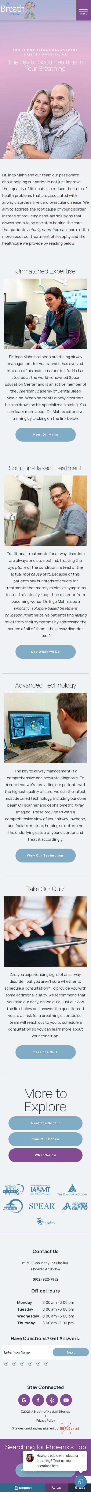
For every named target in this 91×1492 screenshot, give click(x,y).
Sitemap (64, 1411)
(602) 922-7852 (45, 1279)
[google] (24, 1400)
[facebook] (38, 1400)
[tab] (6, 1364)
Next (71, 1352)
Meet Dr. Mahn (45, 434)
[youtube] (66, 1400)
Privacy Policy (45, 1420)
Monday (24, 1302)
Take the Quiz (45, 1052)
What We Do (45, 1155)
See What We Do (45, 652)
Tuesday (25, 1309)
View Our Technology (45, 855)
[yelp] (52, 1400)
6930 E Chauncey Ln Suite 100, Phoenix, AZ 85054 (45, 1266)
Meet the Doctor (45, 1123)
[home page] (18, 10)
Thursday (26, 1322)
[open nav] (84, 10)
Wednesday (28, 1316)
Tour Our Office (45, 1139)
